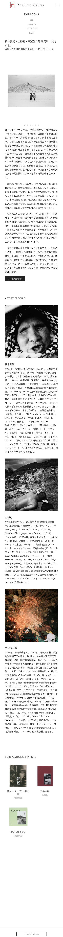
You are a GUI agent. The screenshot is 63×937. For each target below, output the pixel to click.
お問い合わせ (15, 278)
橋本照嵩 (9, 364)
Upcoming (31, 28)
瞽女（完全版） (18, 832)
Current (31, 24)
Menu (57, 5)
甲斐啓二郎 (11, 648)
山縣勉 (8, 517)
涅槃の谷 (44, 791)
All (31, 20)
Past (31, 33)
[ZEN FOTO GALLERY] (27, 5)
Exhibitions (31, 14)
